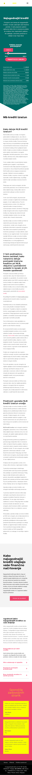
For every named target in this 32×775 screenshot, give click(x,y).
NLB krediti (11, 335)
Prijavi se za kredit (19, 598)
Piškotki (12, 762)
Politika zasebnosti (21, 762)
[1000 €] (8, 53)
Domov (6, 762)
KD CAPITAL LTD (19, 768)
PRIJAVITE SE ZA (16, 59)
